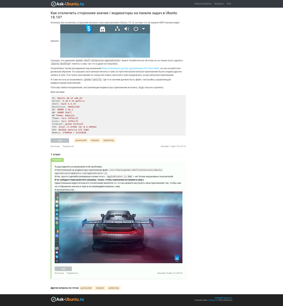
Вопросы (219, 3)
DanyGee (165, 146)
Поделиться (68, 146)
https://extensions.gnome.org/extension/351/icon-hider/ (131, 68)
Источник (55, 146)
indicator (95, 140)
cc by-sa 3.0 (213, 300)
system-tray (109, 140)
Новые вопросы (203, 3)
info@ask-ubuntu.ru (223, 298)
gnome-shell (81, 140)
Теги (228, 3)
